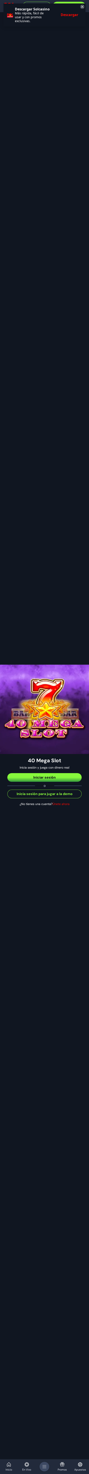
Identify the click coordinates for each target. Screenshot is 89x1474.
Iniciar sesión (44, 777)
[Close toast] (81, 7)
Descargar (69, 14)
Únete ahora (61, 804)
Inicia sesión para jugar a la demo (45, 794)
